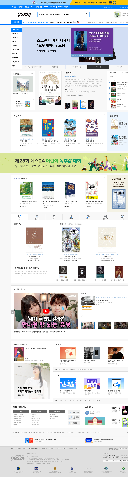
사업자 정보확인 (65, 459)
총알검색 (34, 416)
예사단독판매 (99, 22)
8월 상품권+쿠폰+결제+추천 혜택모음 (61, 432)
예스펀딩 (62, 22)
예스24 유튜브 (19, 289)
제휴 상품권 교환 (54, 416)
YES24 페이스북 (112, 449)
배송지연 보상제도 (74, 423)
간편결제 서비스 (36, 424)
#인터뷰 (65, 369)
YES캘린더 (74, 412)
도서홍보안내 (52, 448)
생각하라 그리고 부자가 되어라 (119, 280)
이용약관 (25, 448)
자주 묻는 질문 (116, 461)
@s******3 (83, 400)
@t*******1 (68, 400)
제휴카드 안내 (17, 422)
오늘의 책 (67, 73)
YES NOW (15, 29)
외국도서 (15, 37)
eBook (14, 45)
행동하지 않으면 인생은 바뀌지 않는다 (84, 280)
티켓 (13, 66)
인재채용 (19, 448)
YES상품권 (53, 418)
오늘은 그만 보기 (76, 55)
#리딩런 (90, 369)
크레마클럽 (15, 49)
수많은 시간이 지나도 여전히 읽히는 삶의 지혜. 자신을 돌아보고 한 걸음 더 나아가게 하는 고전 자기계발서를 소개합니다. (31, 273)
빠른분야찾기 (16, 22)
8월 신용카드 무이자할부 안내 (33, 432)
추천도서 (122, 22)
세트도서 (79, 224)
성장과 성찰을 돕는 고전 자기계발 (27, 268)
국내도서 (15, 33)
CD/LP (14, 53)
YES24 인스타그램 (117, 449)
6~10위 (114, 80)
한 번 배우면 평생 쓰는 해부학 (94, 201)
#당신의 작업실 (82, 369)
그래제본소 (17, 74)
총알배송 (34, 414)
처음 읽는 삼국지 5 (70, 257)
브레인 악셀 (107, 257)
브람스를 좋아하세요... (103, 300)
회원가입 (110, 7)
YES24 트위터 (115, 449)
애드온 (15, 424)
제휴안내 (65, 448)
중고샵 (14, 41)
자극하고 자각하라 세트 (71, 201)
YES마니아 (53, 414)
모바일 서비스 (35, 422)
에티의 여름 (23, 141)
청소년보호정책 (43, 448)
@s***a (98, 400)
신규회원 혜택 (17, 418)
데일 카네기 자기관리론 (99, 280)
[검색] (86, 14)
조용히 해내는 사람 (34, 257)
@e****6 (75, 400)
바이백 (40, 22)
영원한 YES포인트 (18, 414)
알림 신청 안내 (35, 420)
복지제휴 (71, 448)
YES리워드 (74, 417)
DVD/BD (15, 58)
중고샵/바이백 (17, 420)
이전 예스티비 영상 (12, 312)
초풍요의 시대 (68, 89)
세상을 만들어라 (90, 141)
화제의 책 (20, 178)
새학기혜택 (91, 22)
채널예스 (59, 344)
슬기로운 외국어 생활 (70, 141)
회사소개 (13, 448)
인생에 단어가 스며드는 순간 (28, 201)
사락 (58, 22)
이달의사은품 (108, 22)
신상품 (30, 22)
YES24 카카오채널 (110, 449)
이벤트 (35, 22)
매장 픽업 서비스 (36, 418)
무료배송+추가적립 (19, 416)
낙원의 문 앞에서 (70, 76)
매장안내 (45, 22)
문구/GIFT (15, 62)
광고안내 (59, 448)
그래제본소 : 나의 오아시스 (21, 94)
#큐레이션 (72, 369)
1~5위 (109, 80)
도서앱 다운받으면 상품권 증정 (89, 432)
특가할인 (115, 22)
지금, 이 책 (17, 116)
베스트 (25, 22)
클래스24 (69, 22)
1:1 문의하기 (107, 461)
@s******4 (91, 400)
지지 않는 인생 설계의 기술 (50, 141)
